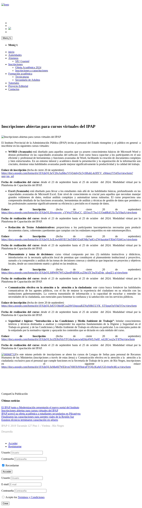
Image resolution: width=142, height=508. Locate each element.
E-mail (5, 484)
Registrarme (14, 446)
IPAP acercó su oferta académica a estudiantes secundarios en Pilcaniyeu (41, 413)
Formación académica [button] (20, 73)
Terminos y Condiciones (31, 497)
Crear (5, 503)
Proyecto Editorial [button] (18, 86)
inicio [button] (11, 51)
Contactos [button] (13, 89)
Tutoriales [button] (13, 83)
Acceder (12, 443)
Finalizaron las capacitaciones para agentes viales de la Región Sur (37, 416)
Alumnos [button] (13, 58)
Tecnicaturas (22, 76)
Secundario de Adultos (27, 79)
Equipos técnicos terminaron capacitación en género (29, 419)
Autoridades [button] (15, 55)
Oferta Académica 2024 (28, 67)
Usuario (5, 452)
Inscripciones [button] (15, 64)
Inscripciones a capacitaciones (31, 70)
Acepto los (25, 497)
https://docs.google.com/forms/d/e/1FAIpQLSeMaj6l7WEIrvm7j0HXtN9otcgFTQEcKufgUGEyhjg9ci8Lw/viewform (66, 366)
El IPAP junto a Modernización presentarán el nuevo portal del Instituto (40, 407)
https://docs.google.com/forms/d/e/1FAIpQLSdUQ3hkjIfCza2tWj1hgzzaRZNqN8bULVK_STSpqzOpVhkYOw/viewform (69, 305)
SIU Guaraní (22, 61)
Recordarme (12, 465)
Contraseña (7, 458)
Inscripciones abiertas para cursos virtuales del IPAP (29, 410)
